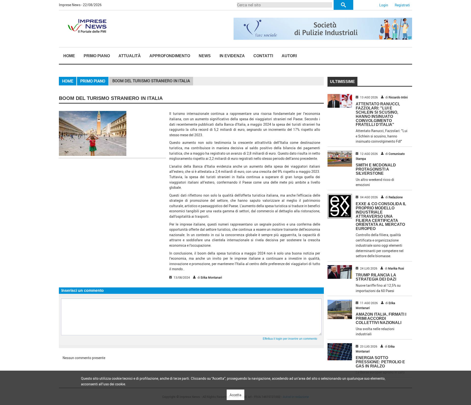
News (205, 56)
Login (383, 5)
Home (69, 56)
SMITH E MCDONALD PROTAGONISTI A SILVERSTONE (376, 169)
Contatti (263, 56)
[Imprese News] (87, 25)
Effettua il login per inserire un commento (290, 338)
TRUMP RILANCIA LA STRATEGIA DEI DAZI (376, 277)
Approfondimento (169, 56)
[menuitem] (69, 56)
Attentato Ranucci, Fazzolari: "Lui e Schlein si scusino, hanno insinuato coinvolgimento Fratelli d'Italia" (378, 114)
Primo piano (97, 56)
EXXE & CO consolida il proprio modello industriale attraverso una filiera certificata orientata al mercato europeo (381, 216)
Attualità (129, 56)
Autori (289, 56)
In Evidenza (232, 56)
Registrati (402, 5)
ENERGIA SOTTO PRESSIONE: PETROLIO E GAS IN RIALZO (380, 362)
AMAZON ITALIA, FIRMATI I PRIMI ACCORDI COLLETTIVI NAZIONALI (381, 318)
